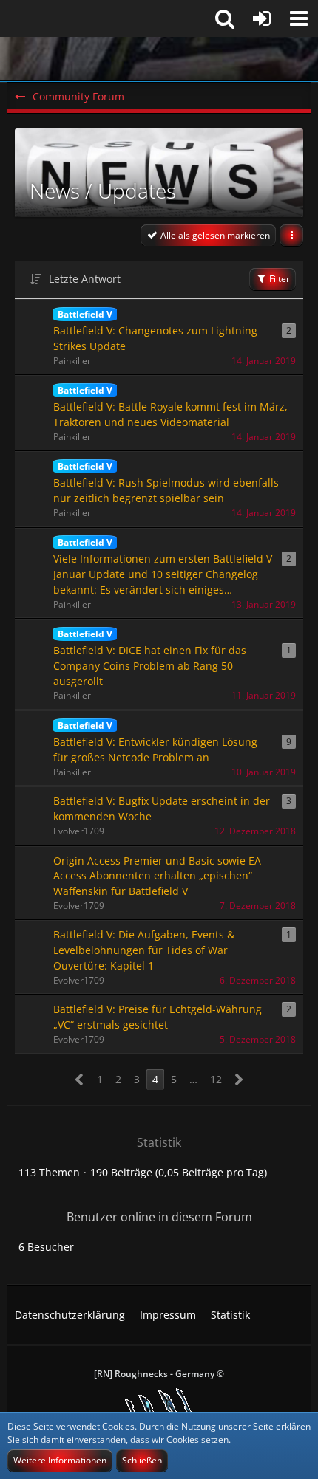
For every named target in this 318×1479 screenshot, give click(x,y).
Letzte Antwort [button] (85, 279)
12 (216, 1079)
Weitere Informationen (59, 1460)
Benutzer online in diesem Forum (159, 1217)
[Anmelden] (262, 18)
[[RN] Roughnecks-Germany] (159, 59)
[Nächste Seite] (239, 1080)
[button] (299, 18)
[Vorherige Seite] (79, 1080)
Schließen (142, 1460)
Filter (278, 278)
